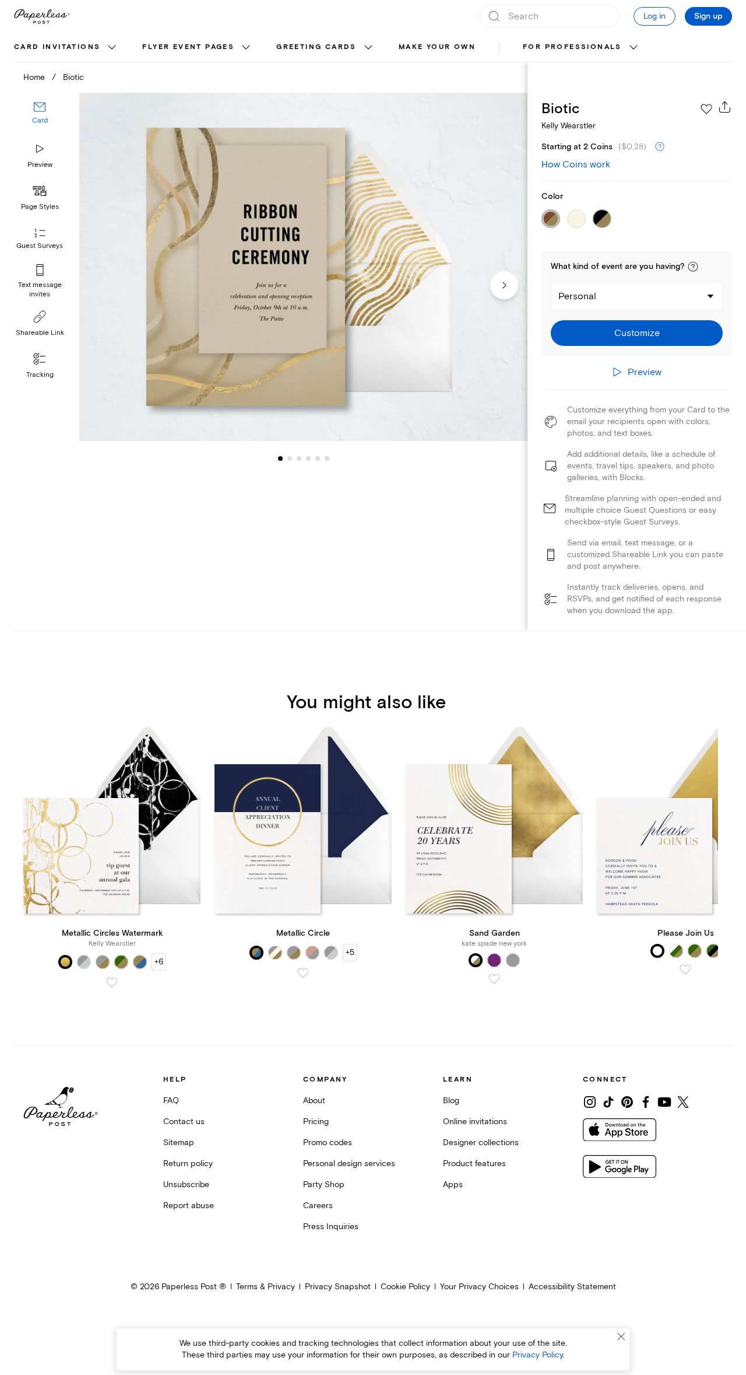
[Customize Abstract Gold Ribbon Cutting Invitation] (303, 267)
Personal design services (349, 1163)
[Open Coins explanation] (659, 147)
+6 (158, 962)
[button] (693, 266)
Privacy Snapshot (338, 1287)
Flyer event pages (188, 47)
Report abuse (188, 1205)
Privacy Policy (537, 1355)
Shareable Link (40, 332)
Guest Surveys (39, 246)
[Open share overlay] (725, 107)
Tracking (40, 374)
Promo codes (327, 1142)
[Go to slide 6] (317, 458)
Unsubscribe (186, 1184)
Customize (637, 333)
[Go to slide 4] (299, 458)
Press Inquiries (330, 1226)
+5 (350, 952)
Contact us (184, 1121)
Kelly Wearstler (568, 126)
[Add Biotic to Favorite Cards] (706, 109)
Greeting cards (316, 47)
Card (40, 121)
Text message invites (40, 290)
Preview (39, 164)
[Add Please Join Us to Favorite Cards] (685, 970)
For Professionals (572, 47)
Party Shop (323, 1184)
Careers (318, 1205)
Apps (453, 1184)
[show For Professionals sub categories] (634, 47)
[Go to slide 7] (327, 458)
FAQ (171, 1100)
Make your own (437, 47)
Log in (654, 16)
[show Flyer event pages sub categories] (246, 47)
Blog (451, 1100)
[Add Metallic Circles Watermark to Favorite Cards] (112, 982)
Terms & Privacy (265, 1287)
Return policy (188, 1163)
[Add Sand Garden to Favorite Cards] (494, 979)
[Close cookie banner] (621, 1336)
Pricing (316, 1121)
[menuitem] (66, 48)
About (314, 1100)
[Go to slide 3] (289, 458)
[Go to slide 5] (308, 458)
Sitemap (178, 1142)
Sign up (708, 16)
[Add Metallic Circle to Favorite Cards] (303, 973)
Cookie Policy (405, 1287)
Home (34, 77)
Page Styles (40, 206)
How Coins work (575, 164)
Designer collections (481, 1142)
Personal (577, 296)
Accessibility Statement (572, 1287)
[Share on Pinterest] (627, 1102)
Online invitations (475, 1121)
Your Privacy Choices (479, 1287)
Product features (474, 1163)
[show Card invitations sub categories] (112, 47)
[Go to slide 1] (280, 458)
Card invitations (57, 47)
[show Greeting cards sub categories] (368, 47)
